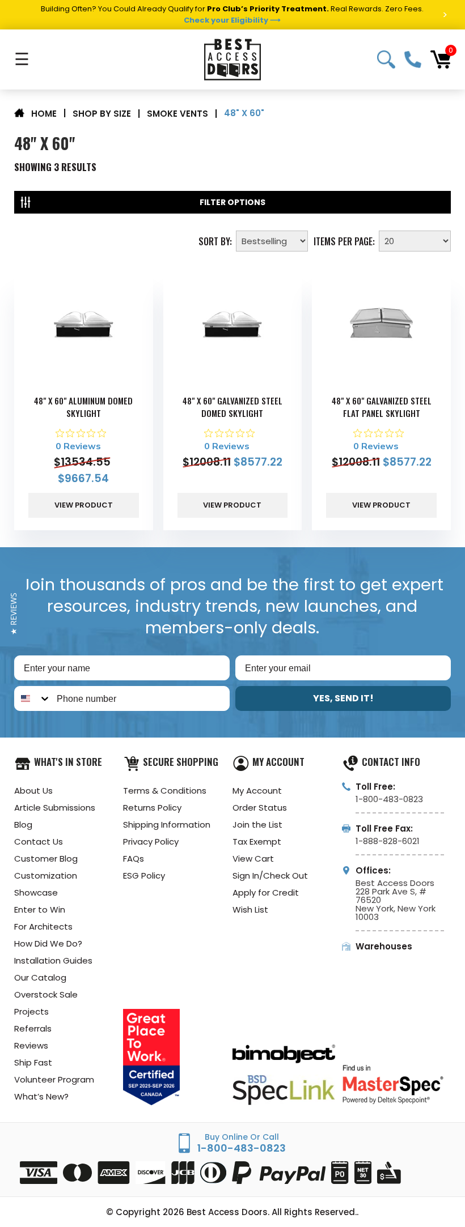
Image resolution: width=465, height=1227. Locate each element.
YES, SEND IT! (343, 698)
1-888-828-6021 (388, 841)
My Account (257, 790)
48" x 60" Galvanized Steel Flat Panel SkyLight (382, 406)
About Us (33, 790)
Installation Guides (53, 960)
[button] (13, 613)
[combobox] (33, 698)
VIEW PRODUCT (83, 505)
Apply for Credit (265, 892)
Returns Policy (152, 807)
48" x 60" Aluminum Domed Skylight (83, 406)
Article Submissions (54, 807)
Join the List (257, 824)
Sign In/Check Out (270, 875)
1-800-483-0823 (413, 59)
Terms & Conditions (164, 790)
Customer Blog (46, 858)
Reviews (31, 1045)
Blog (23, 824)
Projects (31, 1011)
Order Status (259, 807)
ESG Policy (144, 875)
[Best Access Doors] (232, 59)
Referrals (33, 1028)
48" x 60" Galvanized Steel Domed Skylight (232, 406)
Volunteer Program (54, 1079)
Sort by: (215, 240)
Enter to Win (39, 909)
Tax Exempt (256, 841)
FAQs (133, 858)
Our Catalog (40, 977)
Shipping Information (166, 824)
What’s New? (41, 1096)
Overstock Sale (46, 994)
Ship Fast (33, 1062)
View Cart (253, 858)
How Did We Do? (48, 943)
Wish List (250, 909)
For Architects (43, 926)
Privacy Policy (151, 841)
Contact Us (38, 841)
